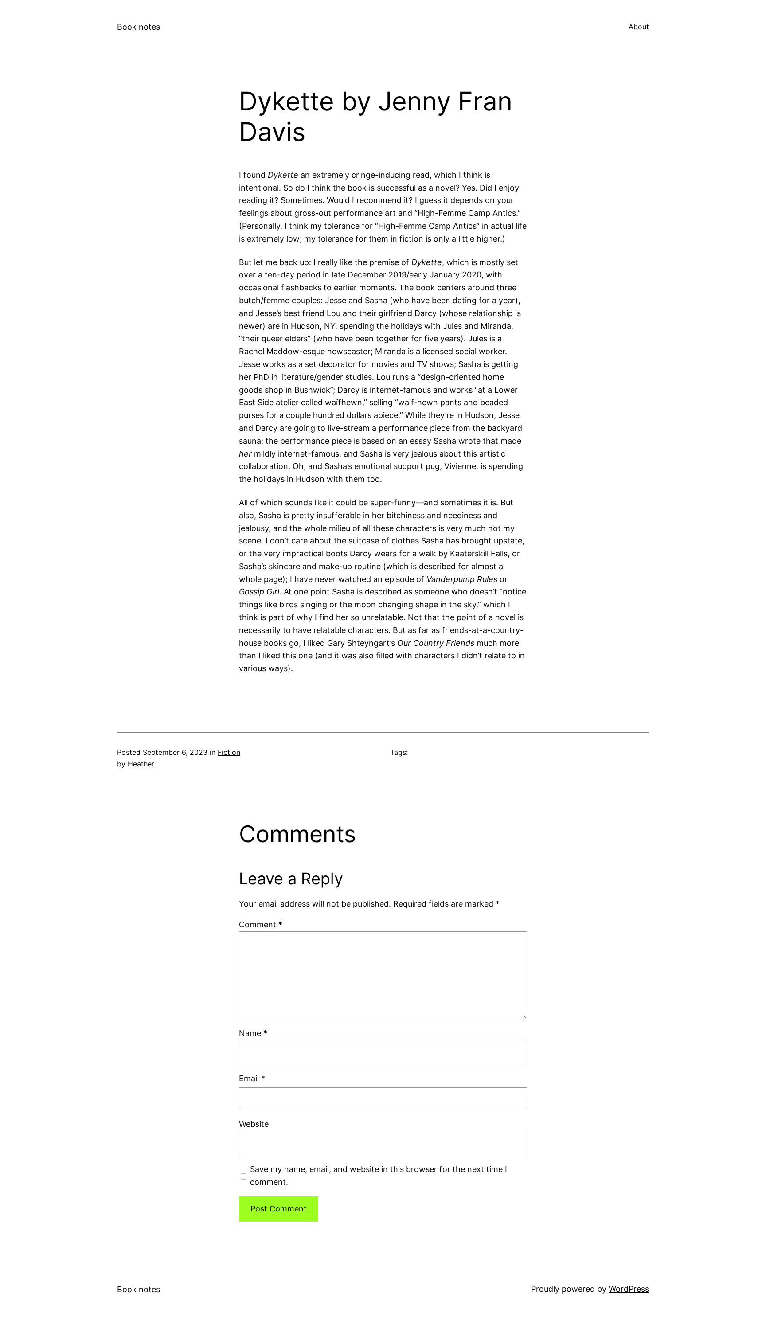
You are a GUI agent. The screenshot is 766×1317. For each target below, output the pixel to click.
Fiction (229, 752)
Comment (260, 924)
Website (254, 1124)
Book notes (138, 26)
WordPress (629, 1289)
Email (252, 1078)
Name (253, 1033)
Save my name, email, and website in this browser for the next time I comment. (378, 1176)
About (639, 26)
